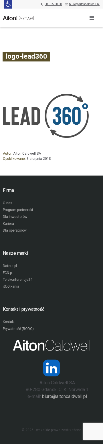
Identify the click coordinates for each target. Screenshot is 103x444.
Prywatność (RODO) (18, 329)
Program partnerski (18, 210)
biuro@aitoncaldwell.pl (84, 4)
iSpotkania (11, 286)
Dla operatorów (15, 230)
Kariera (8, 224)
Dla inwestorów (15, 217)
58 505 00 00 (53, 4)
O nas (7, 203)
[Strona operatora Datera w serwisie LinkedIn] (51, 368)
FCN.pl (8, 273)
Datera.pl (10, 266)
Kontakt (9, 322)
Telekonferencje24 (17, 280)
